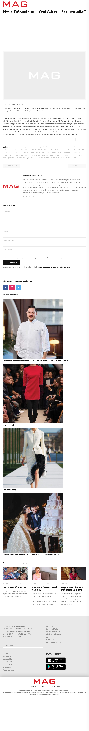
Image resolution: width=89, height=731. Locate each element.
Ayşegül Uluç (57, 147)
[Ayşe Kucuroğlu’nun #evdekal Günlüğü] (73, 573)
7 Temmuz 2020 (17, 583)
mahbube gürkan (71, 152)
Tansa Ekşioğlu (47, 158)
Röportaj (7, 583)
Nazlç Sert (25, 155)
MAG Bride (7, 659)
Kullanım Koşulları (54, 642)
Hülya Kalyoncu (9, 152)
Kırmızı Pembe (9, 425)
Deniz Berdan (46, 150)
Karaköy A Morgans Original (51, 152)
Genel (6, 104)
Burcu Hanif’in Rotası (15, 587)
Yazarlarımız (8, 670)
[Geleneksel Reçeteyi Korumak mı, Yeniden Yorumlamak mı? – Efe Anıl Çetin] (33, 329)
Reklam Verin (52, 640)
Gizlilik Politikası (53, 634)
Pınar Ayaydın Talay (49, 155)
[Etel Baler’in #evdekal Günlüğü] (44, 573)
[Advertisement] (44, 30)
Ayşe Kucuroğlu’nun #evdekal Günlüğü (72, 588)
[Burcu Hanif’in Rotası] (15, 573)
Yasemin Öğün (71, 158)
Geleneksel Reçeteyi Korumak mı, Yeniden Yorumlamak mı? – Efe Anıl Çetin (35, 360)
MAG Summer (8, 654)
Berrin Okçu (13, 150)
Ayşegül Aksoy (32, 147)
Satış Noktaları (52, 629)
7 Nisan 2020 (75, 583)
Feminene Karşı (9, 490)
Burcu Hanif (36, 150)
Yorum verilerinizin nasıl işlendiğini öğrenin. (55, 267)
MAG (10, 108)
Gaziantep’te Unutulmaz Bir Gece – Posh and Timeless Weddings (31, 554)
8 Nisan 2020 (46, 583)
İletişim (49, 626)
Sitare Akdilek (21, 158)
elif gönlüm (58, 150)
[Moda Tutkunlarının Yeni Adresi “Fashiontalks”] (11, 186)
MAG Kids (7, 656)
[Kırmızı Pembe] (33, 393)
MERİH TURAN (15, 155)
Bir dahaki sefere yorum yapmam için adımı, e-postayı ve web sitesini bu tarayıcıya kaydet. (36, 258)
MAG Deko (7, 662)
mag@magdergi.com (13, 637)
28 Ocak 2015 (17, 104)
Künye (49, 637)
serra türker (74, 155)
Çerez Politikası (53, 632)
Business (7, 667)
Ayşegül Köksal (44, 147)
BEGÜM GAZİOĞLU (70, 147)
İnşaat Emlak (8, 665)
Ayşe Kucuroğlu (18, 147)
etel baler (68, 150)
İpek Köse (35, 152)
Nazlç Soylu (35, 155)
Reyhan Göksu (63, 155)
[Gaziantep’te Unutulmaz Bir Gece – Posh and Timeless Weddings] (33, 523)
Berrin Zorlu (24, 150)
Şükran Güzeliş (34, 158)
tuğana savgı (59, 158)
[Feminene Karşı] (33, 458)
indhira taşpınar (23, 152)
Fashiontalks (78, 150)
